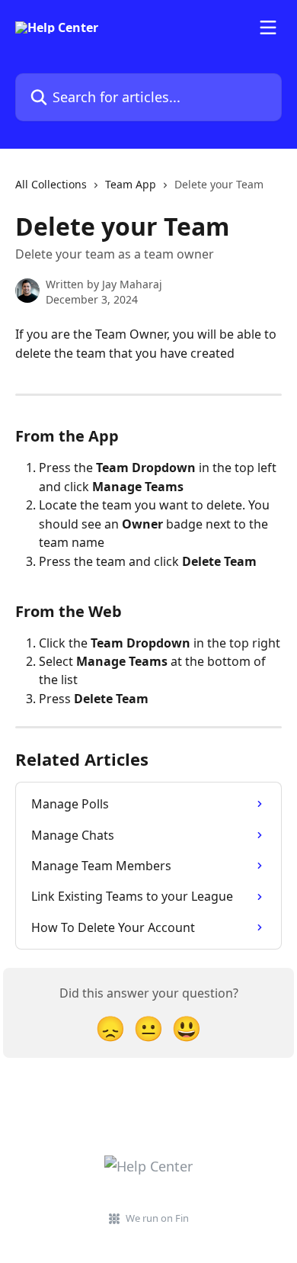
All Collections (51, 184)
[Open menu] (268, 27)
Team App (130, 184)
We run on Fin (157, 1218)
